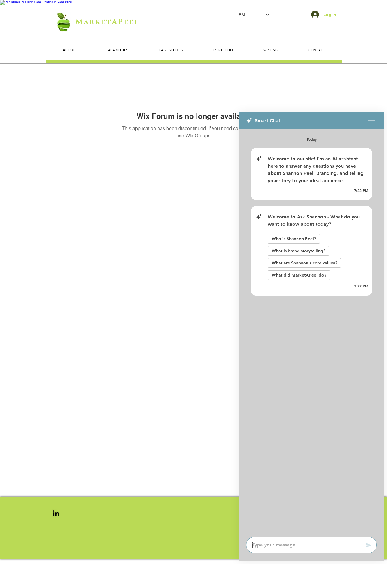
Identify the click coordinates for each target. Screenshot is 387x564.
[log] (311, 331)
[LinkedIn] (56, 513)
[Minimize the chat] (371, 121)
